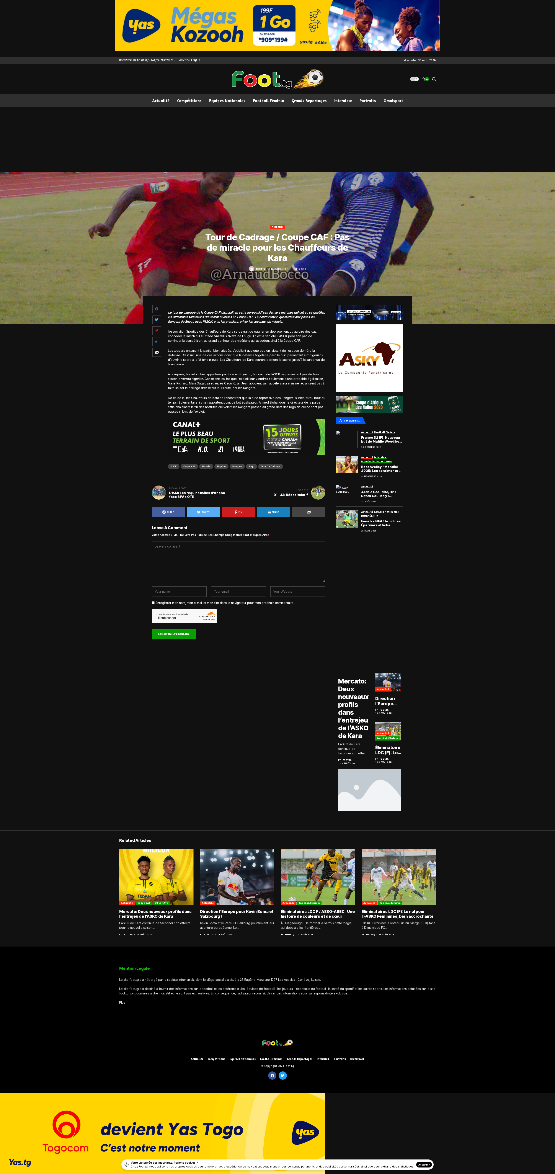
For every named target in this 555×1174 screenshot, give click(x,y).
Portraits (340, 1059)
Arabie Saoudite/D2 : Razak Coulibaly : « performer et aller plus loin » (381, 494)
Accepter (424, 1164)
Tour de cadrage (270, 466)
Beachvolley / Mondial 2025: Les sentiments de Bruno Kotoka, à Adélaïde (382, 469)
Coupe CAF (189, 466)
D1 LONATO (161, 902)
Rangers (237, 466)
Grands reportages (299, 1059)
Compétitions (216, 1059)
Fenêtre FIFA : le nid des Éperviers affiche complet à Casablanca (381, 523)
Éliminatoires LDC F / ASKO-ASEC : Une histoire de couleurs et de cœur (318, 914)
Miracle (206, 466)
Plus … (123, 1002)
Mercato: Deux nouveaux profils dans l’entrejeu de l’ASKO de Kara (353, 708)
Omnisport (357, 1059)
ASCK (174, 466)
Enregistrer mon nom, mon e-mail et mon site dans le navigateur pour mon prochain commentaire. (225, 603)
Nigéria (221, 466)
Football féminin (387, 738)
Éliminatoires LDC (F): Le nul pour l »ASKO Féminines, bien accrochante (389, 750)
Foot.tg (260, 269)
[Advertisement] (277, 140)
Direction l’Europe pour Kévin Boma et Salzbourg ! (387, 701)
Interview (323, 1059)
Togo (251, 466)
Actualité (278, 226)
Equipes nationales (243, 1059)
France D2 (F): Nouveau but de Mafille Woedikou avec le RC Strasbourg (381, 439)
